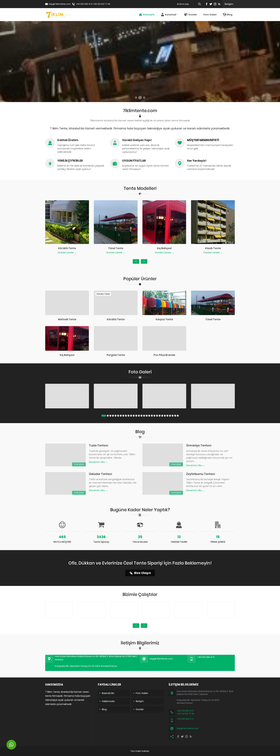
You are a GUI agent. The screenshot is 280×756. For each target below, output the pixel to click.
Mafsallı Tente (67, 319)
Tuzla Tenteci (98, 445)
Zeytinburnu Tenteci (200, 474)
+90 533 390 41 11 (84, 4)
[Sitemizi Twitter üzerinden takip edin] (211, 4)
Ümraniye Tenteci (198, 445)
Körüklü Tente (116, 319)
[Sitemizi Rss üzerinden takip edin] (219, 4)
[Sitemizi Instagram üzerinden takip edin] (215, 4)
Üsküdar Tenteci (100, 474)
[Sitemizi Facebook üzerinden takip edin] (206, 4)
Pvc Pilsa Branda (164, 355)
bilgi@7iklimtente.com (60, 4)
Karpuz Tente (164, 319)
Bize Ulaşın (142, 573)
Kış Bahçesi (67, 355)
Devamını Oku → (98, 462)
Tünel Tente (213, 319)
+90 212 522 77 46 (101, 4)
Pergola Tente (116, 355)
